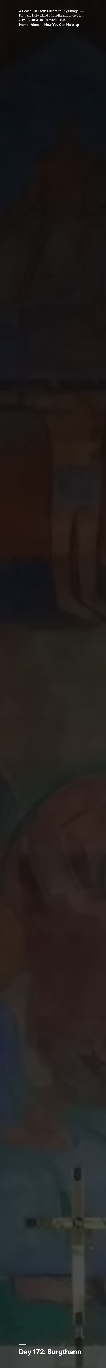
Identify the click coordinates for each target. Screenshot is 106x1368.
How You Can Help (59, 25)
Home (23, 25)
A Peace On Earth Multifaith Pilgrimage (49, 11)
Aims (35, 25)
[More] (77, 25)
